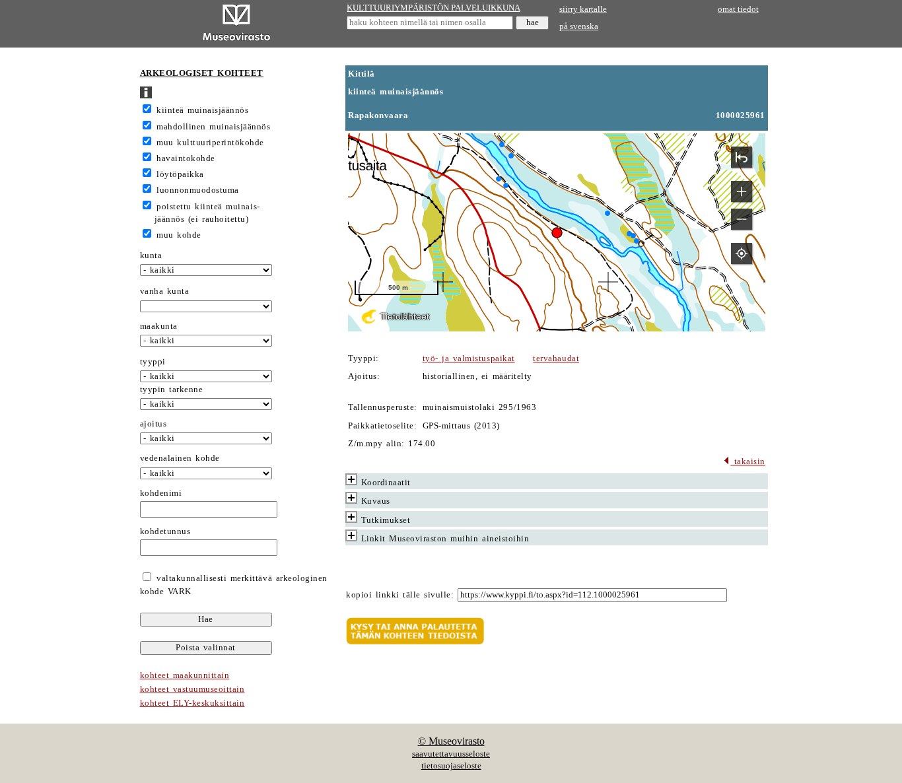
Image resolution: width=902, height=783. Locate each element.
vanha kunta (165, 291)
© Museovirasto (451, 741)
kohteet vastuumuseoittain (192, 689)
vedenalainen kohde (180, 458)
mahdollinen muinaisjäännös (213, 126)
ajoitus (153, 423)
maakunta (159, 326)
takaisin (747, 461)
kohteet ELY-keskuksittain (192, 703)
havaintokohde (185, 158)
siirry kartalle (583, 9)
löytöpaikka (180, 174)
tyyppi (153, 361)
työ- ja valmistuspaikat (469, 358)
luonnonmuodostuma (197, 190)
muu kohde (178, 235)
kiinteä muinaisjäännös (202, 110)
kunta (151, 255)
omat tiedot (738, 9)
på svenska (578, 26)
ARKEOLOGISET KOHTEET (201, 73)
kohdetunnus (165, 531)
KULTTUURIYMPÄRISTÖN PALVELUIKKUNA (433, 8)
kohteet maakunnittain (185, 675)
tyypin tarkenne (171, 389)
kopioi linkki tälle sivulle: (400, 594)
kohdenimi (161, 493)
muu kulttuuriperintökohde (210, 142)
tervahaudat (556, 358)
